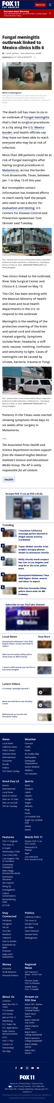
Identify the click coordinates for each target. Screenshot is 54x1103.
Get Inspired (8, 882)
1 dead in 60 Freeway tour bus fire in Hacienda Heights (18, 668)
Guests (5, 785)
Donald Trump (31, 923)
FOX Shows (7, 1013)
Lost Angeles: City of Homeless (10, 859)
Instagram (7, 923)
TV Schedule (8, 1010)
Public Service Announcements (10, 1032)
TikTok (5, 927)
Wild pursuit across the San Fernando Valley (14, 715)
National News (9, 753)
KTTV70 (6, 905)
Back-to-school (9, 795)
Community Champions (7, 866)
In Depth (6, 848)
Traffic (28, 746)
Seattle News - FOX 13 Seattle (32, 988)
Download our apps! (9, 946)
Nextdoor (6, 934)
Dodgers (29, 799)
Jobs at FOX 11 (9, 1017)
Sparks (28, 829)
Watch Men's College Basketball (33, 1033)
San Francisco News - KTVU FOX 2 (33, 974)
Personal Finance (10, 975)
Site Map (6, 1051)
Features (8, 837)
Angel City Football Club (33, 821)
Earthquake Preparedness (31, 762)
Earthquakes (30, 757)
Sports (29, 781)
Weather (30, 739)
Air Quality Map (32, 753)
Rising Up (6, 886)
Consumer (7, 760)
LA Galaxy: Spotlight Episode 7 (16, 688)
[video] (44, 691)
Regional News (30, 966)
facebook (16, 1068)
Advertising (7, 1020)
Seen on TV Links (10, 799)
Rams (27, 785)
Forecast (29, 743)
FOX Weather (31, 773)
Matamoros (10, 170)
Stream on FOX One (31, 998)
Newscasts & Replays (31, 848)
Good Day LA (10, 781)
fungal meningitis (36, 117)
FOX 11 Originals (10, 841)
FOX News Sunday (10, 771)
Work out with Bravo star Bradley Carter (17, 702)
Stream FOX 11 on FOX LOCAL (33, 842)
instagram (27, 1068)
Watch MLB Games (30, 1015)
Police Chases (8, 750)
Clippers (28, 795)
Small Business (9, 972)
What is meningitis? (12, 92)
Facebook (7, 920)
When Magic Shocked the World (11, 872)
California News (9, 746)
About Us (8, 996)
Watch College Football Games (32, 1009)
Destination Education (7, 878)
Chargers (29, 788)
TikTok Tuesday (9, 806)
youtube (32, 1068)
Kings (27, 809)
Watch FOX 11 (33, 837)
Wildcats (29, 806)
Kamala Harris (31, 934)
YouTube (6, 930)
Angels (28, 802)
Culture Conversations (9, 894)
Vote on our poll (9, 802)
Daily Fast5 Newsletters (8, 955)
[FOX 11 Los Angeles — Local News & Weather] (10, 4)
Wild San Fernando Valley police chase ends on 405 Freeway (32, 591)
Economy (6, 968)
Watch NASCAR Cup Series (32, 1021)
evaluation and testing (18, 208)
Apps (27, 853)
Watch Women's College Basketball (33, 1039)
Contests (6, 1000)
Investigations (8, 889)
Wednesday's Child (11, 851)
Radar (27, 750)
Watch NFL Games (33, 1004)
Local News (9, 636)
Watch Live (40, 5)
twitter (21, 1068)
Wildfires (29, 770)
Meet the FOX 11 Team (10, 1005)
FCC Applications (10, 1027)
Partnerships (8, 1047)
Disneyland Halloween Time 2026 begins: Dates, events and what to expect (33, 578)
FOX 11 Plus (8, 1040)
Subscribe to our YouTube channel (25, 604)
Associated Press (28, 53)
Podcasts (6, 950)
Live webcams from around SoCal (33, 858)
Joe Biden (29, 927)
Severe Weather (32, 766)
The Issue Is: (8, 844)
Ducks (28, 813)
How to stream (9, 941)
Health (38, 53)
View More (44, 636)
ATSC (4, 1037)
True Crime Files (9, 855)
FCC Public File (9, 1024)
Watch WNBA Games (31, 1045)
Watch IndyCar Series (31, 1027)
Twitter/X (6, 937)
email (38, 1068)
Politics (5, 767)
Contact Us (7, 1044)
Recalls (5, 764)
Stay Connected (9, 914)
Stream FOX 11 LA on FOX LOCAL (24, 493)
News (6, 739)
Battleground (31, 937)
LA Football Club (32, 816)
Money (6, 964)
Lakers (28, 792)
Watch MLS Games (30, 1051)
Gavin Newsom (32, 930)
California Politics (33, 917)
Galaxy (28, 826)
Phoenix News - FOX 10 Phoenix (32, 982)
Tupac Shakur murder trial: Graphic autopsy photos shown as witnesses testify (33, 549)
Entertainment (9, 757)
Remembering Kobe (8, 900)
